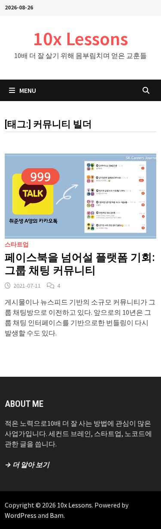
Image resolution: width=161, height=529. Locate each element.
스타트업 (17, 244)
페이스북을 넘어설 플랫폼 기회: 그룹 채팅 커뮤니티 (80, 264)
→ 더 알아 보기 (27, 464)
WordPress (20, 515)
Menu (27, 90)
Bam (57, 515)
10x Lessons (80, 38)
